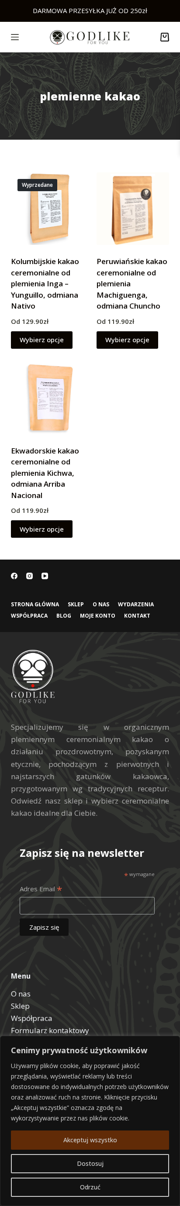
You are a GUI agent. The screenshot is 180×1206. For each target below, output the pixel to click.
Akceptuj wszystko (90, 1140)
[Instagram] (29, 576)
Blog (63, 615)
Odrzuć (90, 1187)
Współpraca (29, 615)
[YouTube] (45, 576)
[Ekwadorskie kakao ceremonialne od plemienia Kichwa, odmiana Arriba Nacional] (47, 398)
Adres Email (41, 889)
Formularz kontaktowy (50, 1030)
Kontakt (137, 615)
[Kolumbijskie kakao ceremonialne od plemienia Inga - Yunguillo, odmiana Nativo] (47, 208)
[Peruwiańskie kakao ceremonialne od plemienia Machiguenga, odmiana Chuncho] (133, 208)
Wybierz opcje (42, 339)
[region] (90, 1121)
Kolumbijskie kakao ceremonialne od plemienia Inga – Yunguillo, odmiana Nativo (45, 283)
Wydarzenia (136, 604)
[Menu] (15, 37)
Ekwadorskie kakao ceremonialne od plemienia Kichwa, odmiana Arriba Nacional (45, 473)
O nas (101, 604)
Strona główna (35, 604)
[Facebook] (14, 576)
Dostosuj (90, 1163)
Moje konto (97, 615)
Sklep (76, 604)
